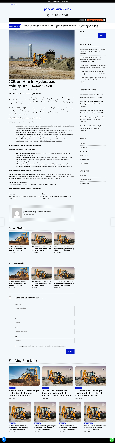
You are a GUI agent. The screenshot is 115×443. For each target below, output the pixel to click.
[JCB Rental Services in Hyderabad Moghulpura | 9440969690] (2, 222)
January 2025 (83, 155)
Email (16, 328)
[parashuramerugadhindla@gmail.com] (17, 213)
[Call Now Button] (4, 439)
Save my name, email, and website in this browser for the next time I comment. (42, 346)
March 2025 (83, 147)
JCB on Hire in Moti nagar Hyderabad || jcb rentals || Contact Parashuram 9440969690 (35, 27)
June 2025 (82, 143)
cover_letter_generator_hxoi (88, 101)
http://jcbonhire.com (28, 214)
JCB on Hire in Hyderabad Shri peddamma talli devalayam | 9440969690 (92, 128)
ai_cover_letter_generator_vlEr (89, 117)
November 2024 (84, 159)
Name (16, 319)
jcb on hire (83, 176)
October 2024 (84, 163)
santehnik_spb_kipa (86, 110)
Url (16, 337)
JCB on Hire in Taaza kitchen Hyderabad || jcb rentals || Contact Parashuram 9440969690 (95, 428)
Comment (18, 304)
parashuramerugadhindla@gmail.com (28, 90)
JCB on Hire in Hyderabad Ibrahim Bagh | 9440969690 (91, 103)
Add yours (42, 298)
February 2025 (84, 151)
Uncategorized (84, 183)
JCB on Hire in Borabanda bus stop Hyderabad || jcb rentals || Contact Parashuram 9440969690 (41, 249)
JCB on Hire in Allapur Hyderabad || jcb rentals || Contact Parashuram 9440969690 (64, 27)
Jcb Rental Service (85, 179)
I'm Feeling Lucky (96, 20)
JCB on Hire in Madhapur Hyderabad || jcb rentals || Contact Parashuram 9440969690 (68, 428)
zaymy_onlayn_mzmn (86, 95)
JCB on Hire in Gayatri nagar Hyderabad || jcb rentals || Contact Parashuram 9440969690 (90, 27)
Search (82, 31)
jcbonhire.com (57, 9)
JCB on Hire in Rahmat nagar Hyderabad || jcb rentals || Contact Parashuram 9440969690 (18, 249)
